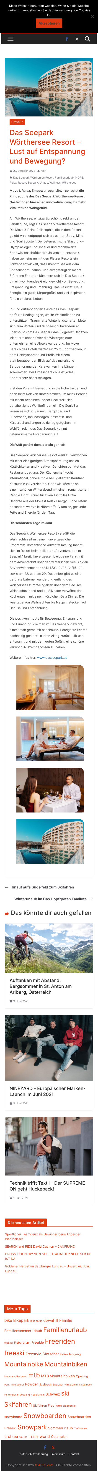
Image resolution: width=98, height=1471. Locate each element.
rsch (43, 170)
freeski (14, 1353)
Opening (82, 1376)
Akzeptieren (49, 23)
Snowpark (32, 1427)
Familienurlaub (64, 177)
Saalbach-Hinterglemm (66, 1384)
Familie (65, 1320)
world (45, 1436)
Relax (13, 182)
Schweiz (53, 1394)
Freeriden (60, 1341)
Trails (34, 1436)
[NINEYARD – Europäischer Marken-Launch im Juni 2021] (49, 1018)
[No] (92, 16)
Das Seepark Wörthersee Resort (33, 177)
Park (7, 1384)
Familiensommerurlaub (23, 1331)
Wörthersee (69, 182)
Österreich (59, 1437)
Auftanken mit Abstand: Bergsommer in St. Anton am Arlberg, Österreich (41, 986)
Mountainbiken (65, 1364)
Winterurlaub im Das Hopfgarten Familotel (51, 899)
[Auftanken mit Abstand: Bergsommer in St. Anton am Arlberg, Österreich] (49, 926)
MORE (79, 177)
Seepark (33, 182)
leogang (75, 1354)
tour (15, 1436)
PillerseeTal (17, 1384)
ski (65, 1393)
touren (23, 1436)
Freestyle (33, 1354)
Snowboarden (44, 1416)
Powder (31, 1384)
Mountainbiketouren (15, 1376)
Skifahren (18, 1404)
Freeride (37, 1342)
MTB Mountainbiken (58, 1376)
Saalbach (45, 1384)
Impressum (58, 1454)
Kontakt (74, 1454)
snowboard (13, 1417)
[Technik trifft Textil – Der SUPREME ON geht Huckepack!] (49, 1120)
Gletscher (50, 1354)
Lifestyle (17, 122)
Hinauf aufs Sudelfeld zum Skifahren (42, 887)
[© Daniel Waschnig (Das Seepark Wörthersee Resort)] (50, 687)
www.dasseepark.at (52, 657)
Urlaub (44, 182)
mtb (34, 1375)
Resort (22, 182)
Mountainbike (23, 1364)
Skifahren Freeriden (47, 1405)
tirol (7, 1436)
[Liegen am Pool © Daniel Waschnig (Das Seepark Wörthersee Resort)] (50, 739)
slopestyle (69, 1405)
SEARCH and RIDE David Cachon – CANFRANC (40, 1246)
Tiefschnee (80, 1428)
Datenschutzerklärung (33, 1454)
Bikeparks (36, 1320)
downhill (50, 1320)
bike (8, 1320)
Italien (64, 1354)
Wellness (55, 182)
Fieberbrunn (22, 1342)
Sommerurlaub (60, 1428)
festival (8, 1342)
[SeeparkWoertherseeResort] (50, 790)
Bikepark (21, 1320)
